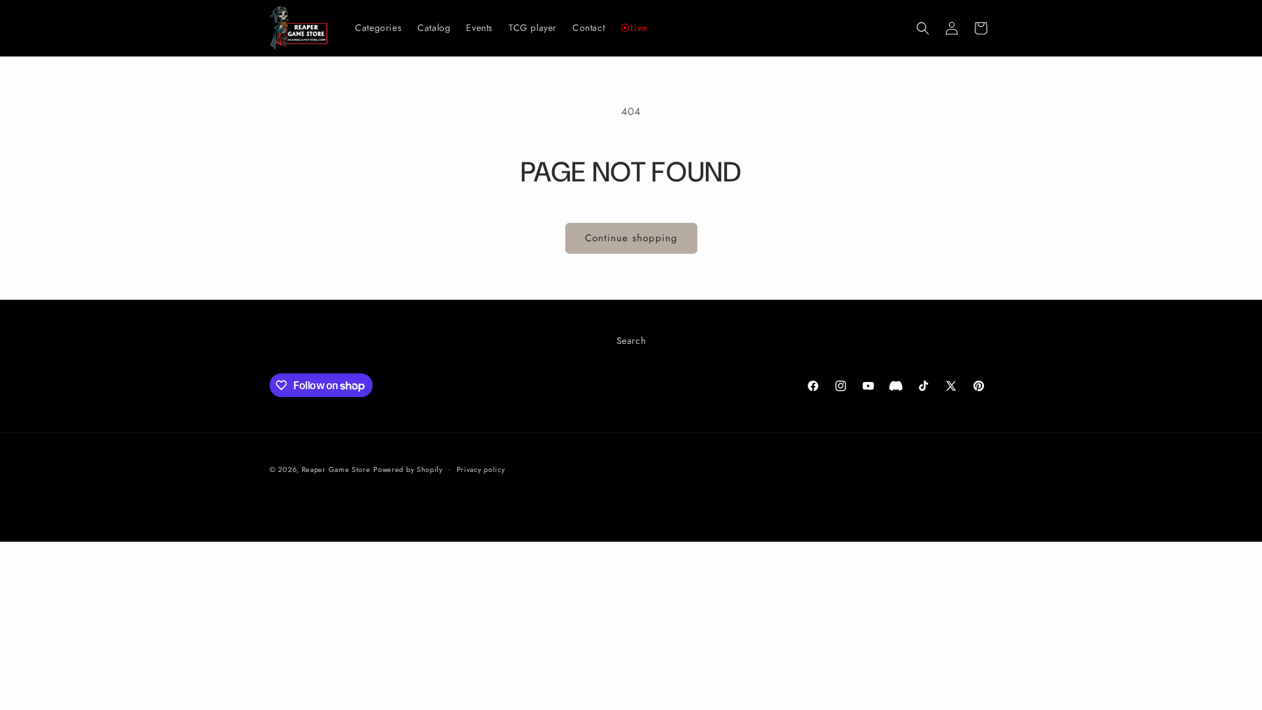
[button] (922, 28)
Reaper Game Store (336, 469)
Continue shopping (631, 238)
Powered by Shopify (408, 469)
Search (631, 340)
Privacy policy (481, 469)
